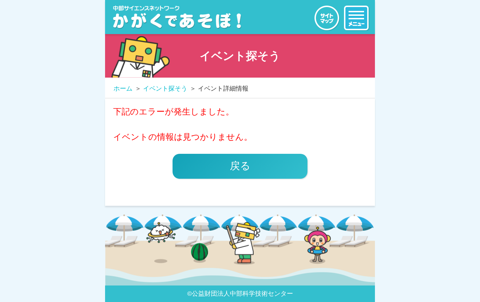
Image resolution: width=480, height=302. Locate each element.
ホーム (122, 88)
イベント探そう (165, 88)
